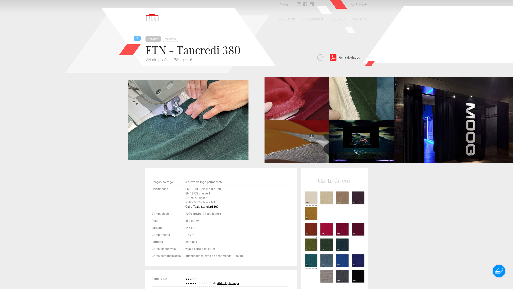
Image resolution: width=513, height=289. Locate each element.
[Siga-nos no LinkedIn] (312, 4)
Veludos (170, 39)
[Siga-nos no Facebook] (305, 4)
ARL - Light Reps (228, 283)
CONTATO (360, 19)
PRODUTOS (286, 19)
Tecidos (153, 39)
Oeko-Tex (191, 207)
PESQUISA (338, 19)
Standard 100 (209, 207)
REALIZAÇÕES (313, 19)
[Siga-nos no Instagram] (299, 4)
